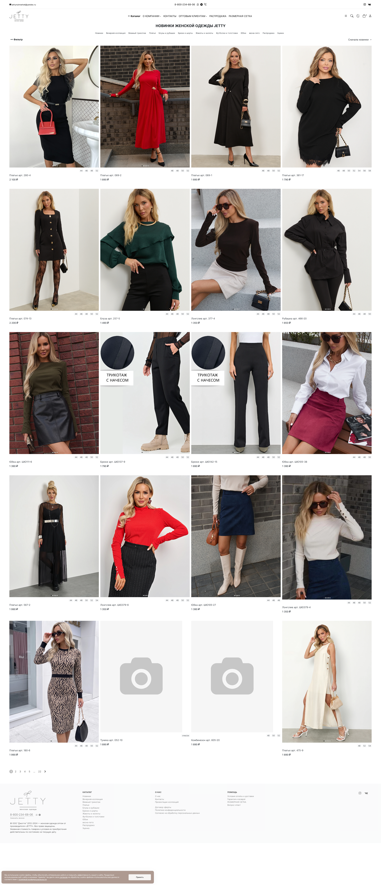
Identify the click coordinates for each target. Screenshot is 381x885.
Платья (86, 805)
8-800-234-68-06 (185, 4)
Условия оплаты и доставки (240, 796)
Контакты (159, 799)
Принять (140, 877)
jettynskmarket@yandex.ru (23, 5)
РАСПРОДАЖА (217, 16)
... (34, 771)
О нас (157, 796)
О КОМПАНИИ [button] (151, 16)
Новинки (87, 796)
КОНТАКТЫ (169, 16)
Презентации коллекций (167, 802)
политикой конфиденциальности (32, 879)
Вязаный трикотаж (91, 802)
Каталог (135, 16)
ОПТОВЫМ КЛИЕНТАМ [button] (192, 16)
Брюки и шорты (90, 811)
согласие (64, 877)
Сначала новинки (358, 39)
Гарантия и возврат (236, 799)
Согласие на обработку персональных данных (177, 813)
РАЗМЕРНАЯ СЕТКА (240, 16)
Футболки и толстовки (93, 816)
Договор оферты (163, 807)
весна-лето (88, 822)
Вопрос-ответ (234, 805)
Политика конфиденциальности (170, 810)
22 (39, 771)
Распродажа (88, 825)
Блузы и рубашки (91, 808)
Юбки (85, 819)
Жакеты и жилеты (91, 813)
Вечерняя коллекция (93, 799)
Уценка (86, 828)
